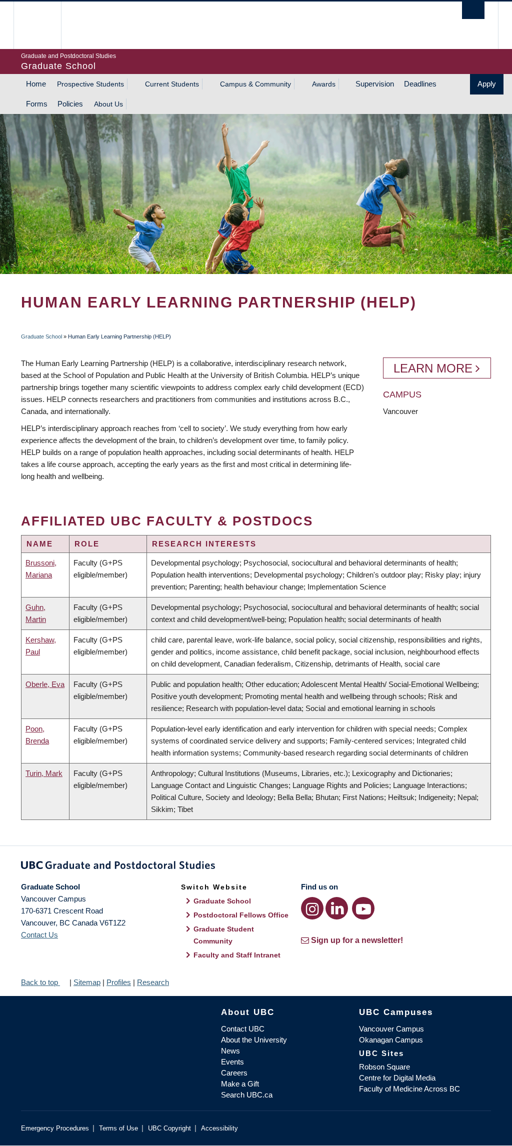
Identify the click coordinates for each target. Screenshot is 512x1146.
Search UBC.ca (246, 1094)
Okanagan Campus (391, 1040)
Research (153, 982)
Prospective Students (90, 84)
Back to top (40, 982)
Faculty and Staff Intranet (237, 955)
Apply (487, 84)
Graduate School (41, 337)
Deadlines (420, 84)
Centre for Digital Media (397, 1078)
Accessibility (219, 1128)
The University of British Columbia (44, 25)
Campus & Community (255, 84)
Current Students (172, 84)
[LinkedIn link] (337, 908)
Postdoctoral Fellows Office (241, 915)
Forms (37, 104)
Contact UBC (242, 1028)
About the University (254, 1040)
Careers (234, 1072)
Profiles (118, 982)
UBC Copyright (169, 1128)
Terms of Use (118, 1128)
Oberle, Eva (45, 684)
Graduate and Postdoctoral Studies (256, 867)
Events (232, 1062)
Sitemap (87, 982)
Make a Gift (240, 1084)
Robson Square (384, 1066)
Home (36, 84)
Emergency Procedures (55, 1128)
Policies (70, 104)
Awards (324, 84)
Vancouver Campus (391, 1028)
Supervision (375, 84)
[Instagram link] (312, 908)
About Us (108, 104)
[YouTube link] (363, 908)
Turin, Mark (44, 773)
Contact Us (39, 934)
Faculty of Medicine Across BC (409, 1088)
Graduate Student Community (224, 935)
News (230, 1050)
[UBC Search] (473, 10)
